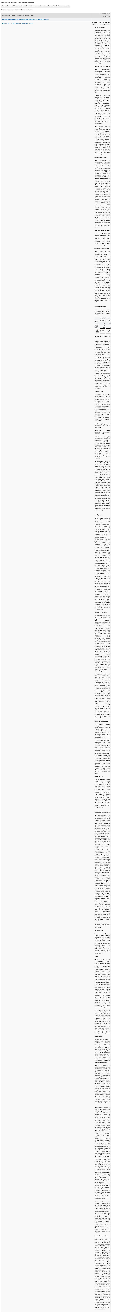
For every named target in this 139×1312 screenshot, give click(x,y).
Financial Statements (12, 6)
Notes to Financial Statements (29, 6)
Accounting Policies (45, 6)
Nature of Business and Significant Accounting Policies (17, 23)
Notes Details (65, 6)
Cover (3, 6)
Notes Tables (56, 6)
